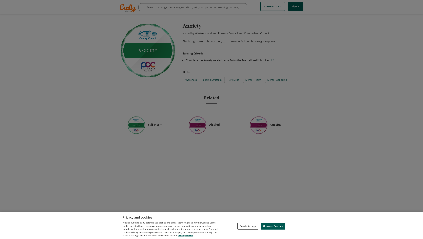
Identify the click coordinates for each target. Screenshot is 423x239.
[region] (211, 225)
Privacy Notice (185, 235)
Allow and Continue (273, 225)
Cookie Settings (248, 225)
